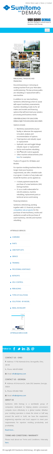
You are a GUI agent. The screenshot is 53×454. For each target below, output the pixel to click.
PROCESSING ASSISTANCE (21, 269)
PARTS (14, 243)
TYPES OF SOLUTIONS (20, 295)
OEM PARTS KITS (18, 250)
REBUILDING (16, 289)
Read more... (9, 430)
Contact (49, 3)
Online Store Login (32, 3)
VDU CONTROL (17, 282)
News (43, 3)
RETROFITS (16, 276)
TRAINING (15, 263)
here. (7, 442)
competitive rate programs (23, 210)
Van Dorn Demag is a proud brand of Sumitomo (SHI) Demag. (39, 23)
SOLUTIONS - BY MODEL (21, 301)
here (18, 157)
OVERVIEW (16, 237)
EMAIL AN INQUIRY (19, 308)
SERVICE (15, 256)
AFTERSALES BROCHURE (18, 333)
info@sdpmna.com (19, 374)
